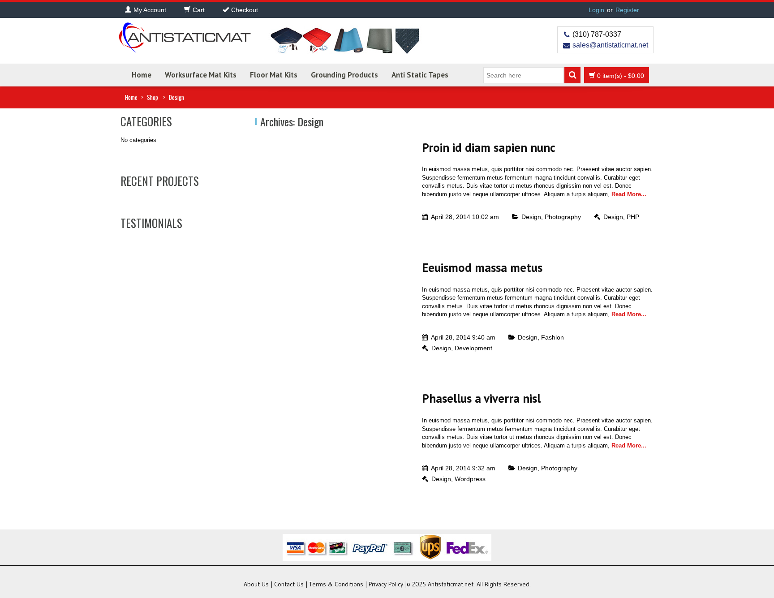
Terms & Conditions (336, 584)
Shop (152, 97)
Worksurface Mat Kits (200, 75)
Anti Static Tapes (419, 75)
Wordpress (470, 478)
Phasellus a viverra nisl (481, 398)
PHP (633, 216)
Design (531, 216)
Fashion (552, 337)
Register (627, 9)
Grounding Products (344, 75)
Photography (563, 216)
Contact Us (289, 584)
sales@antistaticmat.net (610, 45)
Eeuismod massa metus (482, 267)
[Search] (572, 75)
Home (141, 75)
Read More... (628, 194)
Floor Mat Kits (273, 75)
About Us (256, 584)
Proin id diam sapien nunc (488, 147)
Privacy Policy (386, 584)
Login (596, 9)
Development (473, 348)
